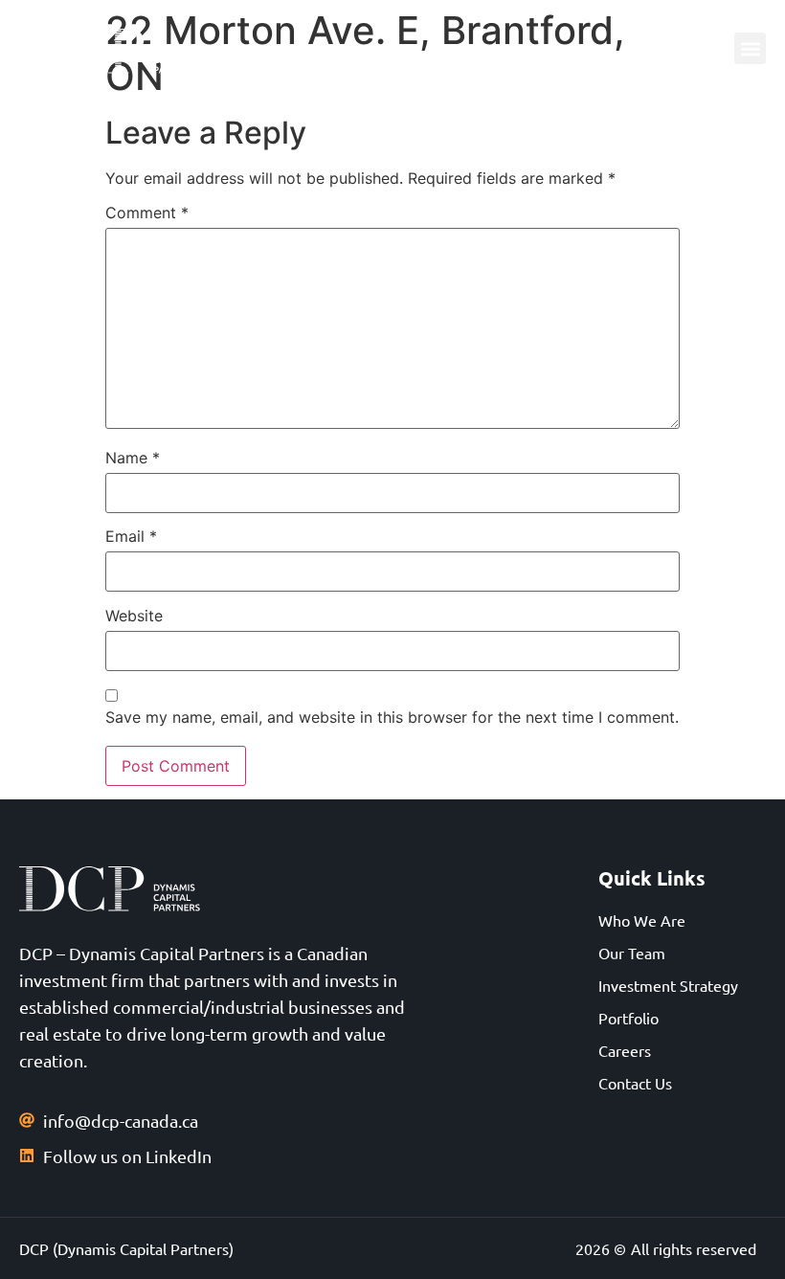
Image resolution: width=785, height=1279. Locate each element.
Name (132, 457)
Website (134, 615)
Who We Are (641, 920)
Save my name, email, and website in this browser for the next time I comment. (392, 717)
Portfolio (628, 1017)
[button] (750, 48)
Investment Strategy (668, 985)
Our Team (631, 952)
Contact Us (635, 1082)
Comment (147, 212)
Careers (624, 1050)
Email (131, 536)
